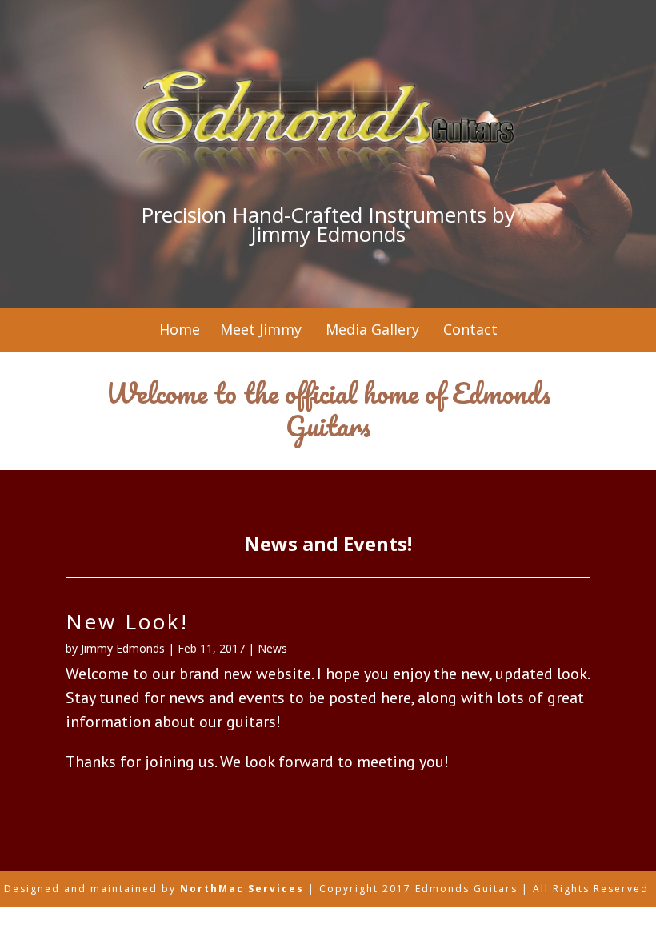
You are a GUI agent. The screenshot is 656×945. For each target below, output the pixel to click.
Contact (470, 329)
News (272, 648)
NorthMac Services (242, 888)
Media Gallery (370, 329)
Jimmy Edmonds (123, 648)
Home (179, 329)
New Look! (127, 621)
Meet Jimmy (261, 329)
